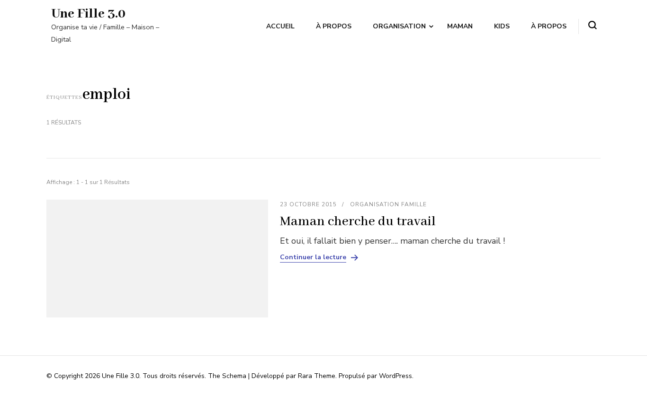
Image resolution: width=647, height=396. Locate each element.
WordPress (395, 375)
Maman (460, 26)
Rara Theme (316, 375)
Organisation (399, 26)
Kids (502, 26)
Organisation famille (388, 204)
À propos (333, 26)
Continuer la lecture (313, 257)
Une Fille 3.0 (88, 14)
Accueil (280, 26)
